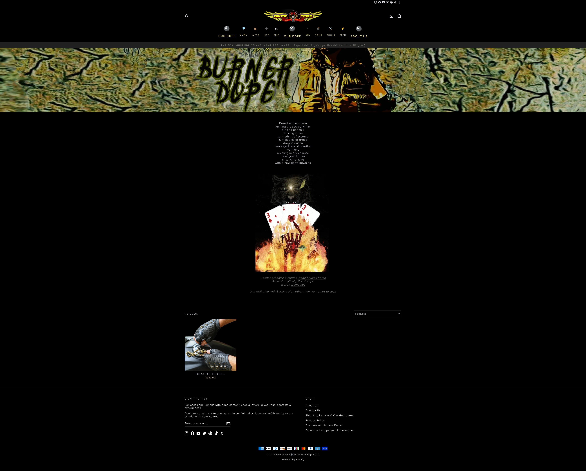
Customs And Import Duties (324, 425)
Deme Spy (298, 284)
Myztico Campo (303, 281)
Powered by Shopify (293, 459)
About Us (312, 405)
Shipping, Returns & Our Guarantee (330, 415)
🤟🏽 (255, 31)
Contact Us (313, 410)
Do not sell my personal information (330, 430)
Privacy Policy (315, 420)
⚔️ (331, 31)
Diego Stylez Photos (312, 277)
